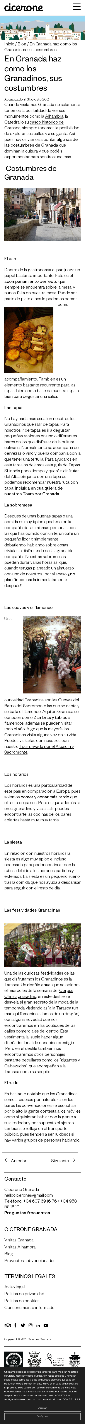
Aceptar (42, 1408)
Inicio (9, 44)
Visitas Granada (19, 1240)
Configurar (42, 1416)
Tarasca (11, 985)
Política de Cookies (66, 1391)
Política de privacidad (24, 1294)
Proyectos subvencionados (29, 1261)
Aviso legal (14, 1287)
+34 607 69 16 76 (40, 1202)
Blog (22, 44)
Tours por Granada (41, 494)
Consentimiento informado (29, 1308)
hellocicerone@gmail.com (28, 1196)
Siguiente (60, 1161)
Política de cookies (21, 1301)
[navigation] (76, 7)
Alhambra (54, 117)
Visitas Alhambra (20, 1247)
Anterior (18, 1161)
